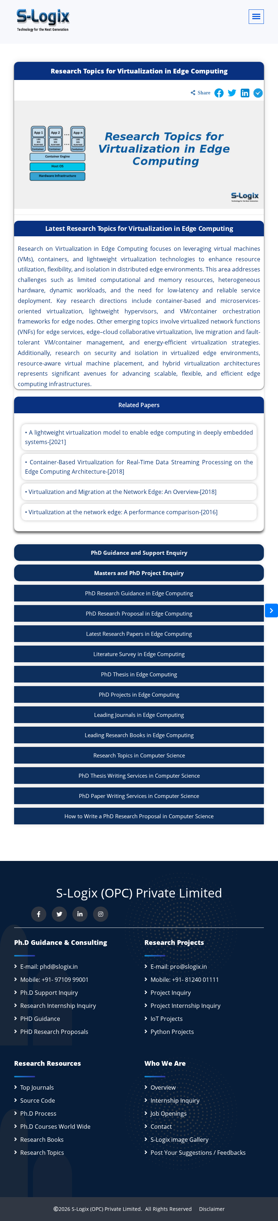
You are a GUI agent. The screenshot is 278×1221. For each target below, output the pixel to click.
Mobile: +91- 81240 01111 (185, 980)
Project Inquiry (171, 993)
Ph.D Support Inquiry (49, 993)
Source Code (37, 1100)
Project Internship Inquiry (185, 1006)
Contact (161, 1127)
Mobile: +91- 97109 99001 (54, 980)
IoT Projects (167, 1019)
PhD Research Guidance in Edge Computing (139, 593)
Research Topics (42, 1153)
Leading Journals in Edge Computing (139, 714)
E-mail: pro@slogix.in (179, 967)
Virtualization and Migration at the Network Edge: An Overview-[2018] (122, 492)
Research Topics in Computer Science (139, 755)
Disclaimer (209, 1208)
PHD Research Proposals (54, 1032)
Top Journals (37, 1087)
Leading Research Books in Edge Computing (139, 735)
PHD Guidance (40, 1019)
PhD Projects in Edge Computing (139, 694)
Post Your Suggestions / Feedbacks (198, 1153)
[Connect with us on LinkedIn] (80, 914)
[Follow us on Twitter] (59, 914)
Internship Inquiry (175, 1100)
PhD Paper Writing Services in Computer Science (139, 795)
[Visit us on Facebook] (38, 914)
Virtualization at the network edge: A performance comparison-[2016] (123, 512)
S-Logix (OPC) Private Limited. (107, 1208)
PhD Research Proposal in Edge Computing (139, 613)
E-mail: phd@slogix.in (49, 967)
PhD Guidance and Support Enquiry (139, 552)
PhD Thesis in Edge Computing (139, 674)
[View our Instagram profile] (100, 914)
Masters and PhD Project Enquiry (139, 572)
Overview (163, 1087)
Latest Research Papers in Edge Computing (139, 633)
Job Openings (169, 1114)
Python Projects (172, 1032)
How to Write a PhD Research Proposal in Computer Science (139, 816)
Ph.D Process (38, 1114)
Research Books (42, 1140)
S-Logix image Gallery (179, 1140)
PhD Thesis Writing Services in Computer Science (139, 775)
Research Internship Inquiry (58, 1006)
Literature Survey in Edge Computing (139, 654)
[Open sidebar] (271, 610)
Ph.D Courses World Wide (55, 1127)
